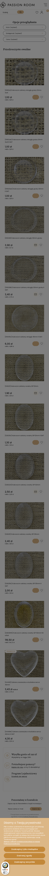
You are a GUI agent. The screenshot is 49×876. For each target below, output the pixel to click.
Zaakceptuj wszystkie (24, 862)
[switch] (5, 872)
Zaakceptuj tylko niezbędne (24, 849)
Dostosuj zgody (24, 855)
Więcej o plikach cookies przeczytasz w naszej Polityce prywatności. (22, 842)
